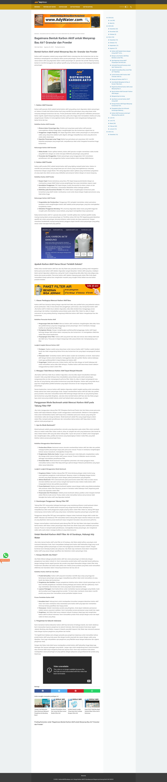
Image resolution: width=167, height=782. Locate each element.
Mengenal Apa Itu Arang (118, 96)
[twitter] (59, 691)
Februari (113, 126)
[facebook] (42, 691)
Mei (112, 23)
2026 (111, 17)
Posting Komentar (60, 47)
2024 (111, 37)
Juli (112, 118)
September (114, 45)
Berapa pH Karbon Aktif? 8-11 (120, 79)
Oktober (113, 34)
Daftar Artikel (88, 7)
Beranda (37, 7)
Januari (113, 129)
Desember (114, 28)
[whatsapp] (92, 691)
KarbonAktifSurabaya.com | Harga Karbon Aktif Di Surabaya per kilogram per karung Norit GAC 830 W (86, 779)
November (114, 31)
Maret (113, 123)
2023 (111, 131)
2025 (111, 26)
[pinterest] (75, 691)
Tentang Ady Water (49, 7)
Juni (112, 20)
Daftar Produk (75, 7)
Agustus (113, 48)
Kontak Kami (63, 7)
